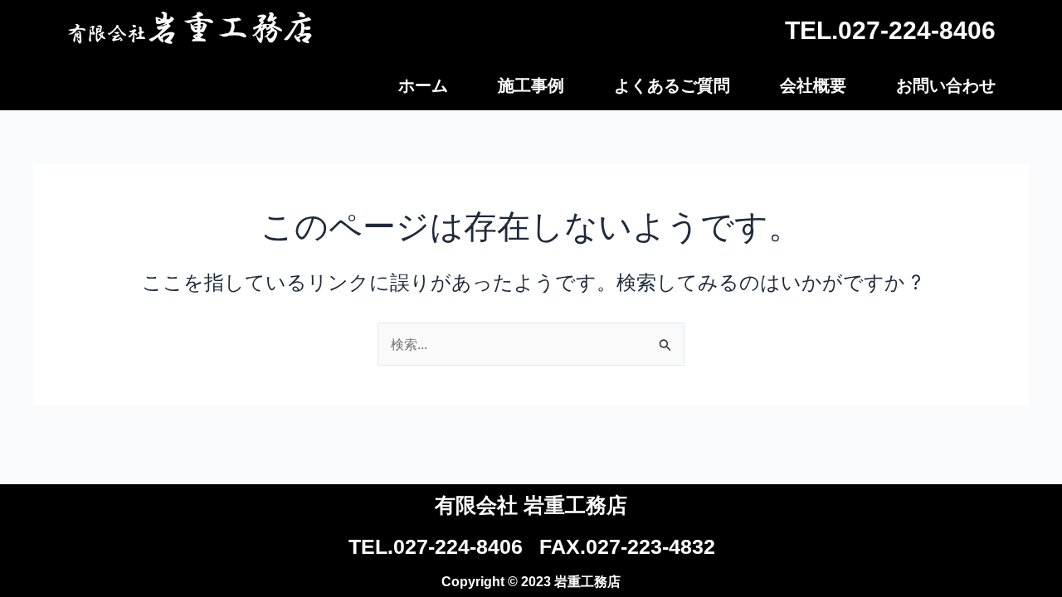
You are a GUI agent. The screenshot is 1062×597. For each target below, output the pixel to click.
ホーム (423, 85)
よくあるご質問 (672, 85)
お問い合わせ (946, 85)
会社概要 (813, 85)
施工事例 (531, 85)
